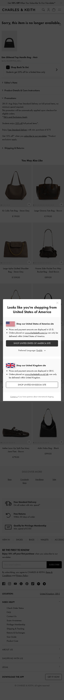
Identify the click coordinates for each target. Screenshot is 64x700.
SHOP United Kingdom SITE (32, 384)
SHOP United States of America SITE (32, 343)
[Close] (57, 303)
